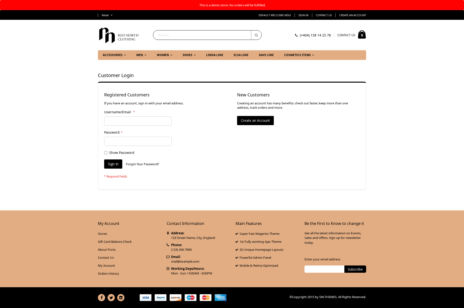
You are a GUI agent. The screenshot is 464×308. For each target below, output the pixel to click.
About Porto (107, 249)
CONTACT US (346, 35)
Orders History (108, 273)
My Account (106, 265)
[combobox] (207, 35)
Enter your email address (322, 259)
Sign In (303, 15)
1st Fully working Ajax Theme (260, 241)
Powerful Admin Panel (255, 257)
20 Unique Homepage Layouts (261, 249)
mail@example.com (185, 261)
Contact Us (324, 15)
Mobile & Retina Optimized (258, 265)
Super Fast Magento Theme (259, 233)
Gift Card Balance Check (115, 241)
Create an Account (352, 15)
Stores (102, 233)
